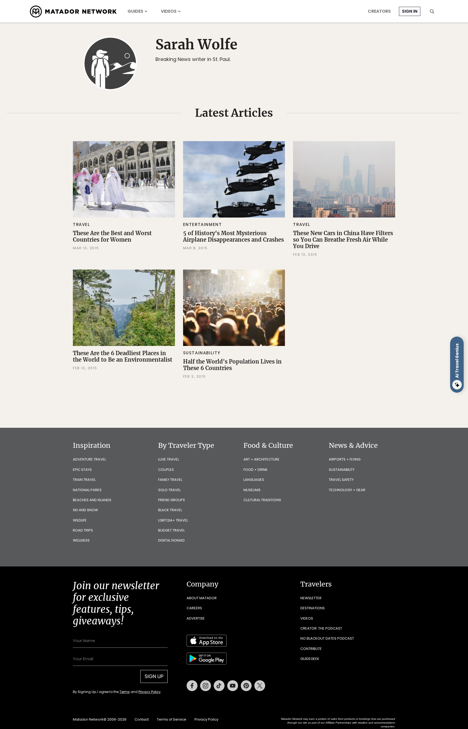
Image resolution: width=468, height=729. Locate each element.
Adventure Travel (89, 459)
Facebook (192, 685)
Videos (169, 11)
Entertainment (202, 224)
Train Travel (84, 479)
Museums (252, 490)
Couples (166, 469)
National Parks (87, 490)
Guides (135, 11)
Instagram (205, 685)
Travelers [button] (316, 584)
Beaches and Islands (92, 500)
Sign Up (154, 676)
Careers (194, 608)
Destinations (312, 608)
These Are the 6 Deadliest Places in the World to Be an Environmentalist (122, 356)
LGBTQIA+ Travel (173, 520)
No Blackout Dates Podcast (327, 638)
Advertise (196, 618)
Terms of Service (171, 719)
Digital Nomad (171, 540)
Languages (253, 479)
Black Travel (170, 510)
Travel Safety (341, 479)
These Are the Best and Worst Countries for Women (112, 236)
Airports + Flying (344, 459)
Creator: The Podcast (321, 628)
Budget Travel (171, 530)
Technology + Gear (347, 490)
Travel (81, 224)
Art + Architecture (261, 459)
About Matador (202, 598)
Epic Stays (82, 469)
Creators (379, 11)
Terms (124, 691)
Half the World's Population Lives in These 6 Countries (232, 364)
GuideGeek (309, 658)
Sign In (409, 11)
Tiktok (219, 685)
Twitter (259, 685)
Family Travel (170, 479)
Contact (142, 719)
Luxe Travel (168, 459)
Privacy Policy (149, 691)
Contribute (311, 648)
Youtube (232, 685)
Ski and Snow (85, 510)
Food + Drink (255, 469)
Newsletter (310, 598)
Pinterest (246, 685)
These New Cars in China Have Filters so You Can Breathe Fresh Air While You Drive (343, 240)
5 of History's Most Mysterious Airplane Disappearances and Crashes (233, 236)
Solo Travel (169, 490)
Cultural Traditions (262, 500)
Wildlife (80, 520)
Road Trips (83, 530)
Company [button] (202, 584)
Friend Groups (171, 500)
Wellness (81, 540)
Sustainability (202, 353)
